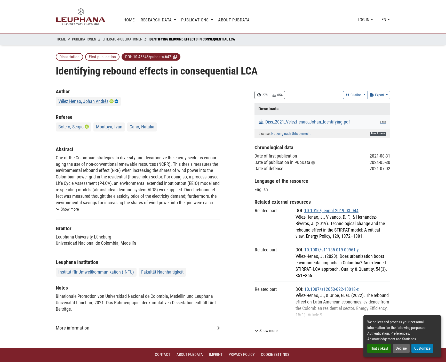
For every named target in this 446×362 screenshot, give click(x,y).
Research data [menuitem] (156, 19)
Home (61, 39)
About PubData (190, 354)
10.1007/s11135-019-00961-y (331, 249)
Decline (401, 348)
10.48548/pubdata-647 (152, 56)
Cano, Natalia (142, 126)
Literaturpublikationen (122, 39)
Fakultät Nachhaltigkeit (162, 272)
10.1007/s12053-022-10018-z (331, 289)
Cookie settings (275, 354)
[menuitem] (158, 20)
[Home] (81, 17)
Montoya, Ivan (109, 126)
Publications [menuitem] (195, 19)
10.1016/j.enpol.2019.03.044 (331, 210)
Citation (356, 95)
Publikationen (84, 39)
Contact (162, 354)
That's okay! (379, 348)
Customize (422, 348)
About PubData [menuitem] (234, 19)
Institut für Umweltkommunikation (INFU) (96, 272)
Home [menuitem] (129, 19)
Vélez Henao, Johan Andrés (83, 101)
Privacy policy (242, 354)
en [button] (384, 19)
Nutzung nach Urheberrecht (290, 133)
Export (379, 95)
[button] (175, 57)
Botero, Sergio (71, 126)
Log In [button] (364, 19)
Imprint (215, 354)
